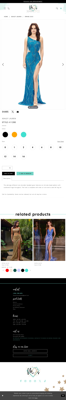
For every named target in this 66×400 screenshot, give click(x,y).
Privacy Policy (16, 305)
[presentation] (17, 240)
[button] (5, 8)
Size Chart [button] (60, 141)
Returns (15, 302)
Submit (30, 355)
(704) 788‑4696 (18, 293)
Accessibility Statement (19, 307)
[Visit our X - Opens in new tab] (40, 381)
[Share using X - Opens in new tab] (13, 112)
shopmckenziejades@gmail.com (21, 295)
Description (6, 178)
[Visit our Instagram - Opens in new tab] (25, 381)
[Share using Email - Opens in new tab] (18, 112)
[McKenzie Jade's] (33, 8)
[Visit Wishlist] (61, 8)
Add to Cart (8, 173)
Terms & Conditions (18, 304)
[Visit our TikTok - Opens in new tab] (45, 381)
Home (6, 16)
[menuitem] (5, 8)
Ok (63, 395)
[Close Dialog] (2, 395)
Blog (14, 309)
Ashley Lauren (16, 16)
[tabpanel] (33, 64)
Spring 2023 (29, 16)
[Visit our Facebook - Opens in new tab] (21, 381)
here (36, 398)
